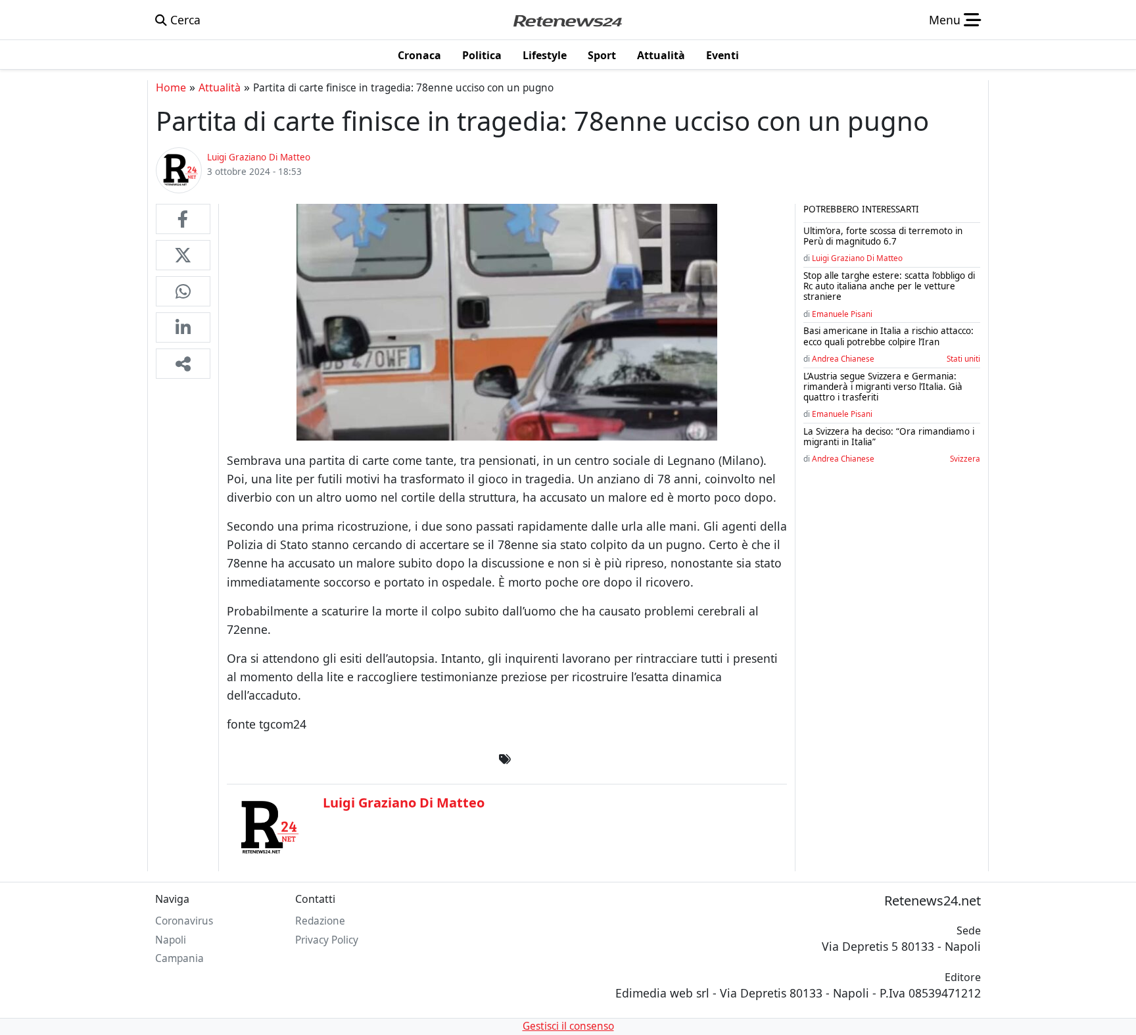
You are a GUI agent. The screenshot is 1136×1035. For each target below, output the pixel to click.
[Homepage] (567, 20)
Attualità (220, 87)
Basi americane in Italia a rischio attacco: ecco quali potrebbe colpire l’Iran (888, 336)
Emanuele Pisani (842, 313)
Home (171, 87)
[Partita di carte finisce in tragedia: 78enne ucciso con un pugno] (183, 219)
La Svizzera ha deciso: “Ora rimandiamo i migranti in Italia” (888, 436)
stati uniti (963, 358)
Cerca (184, 20)
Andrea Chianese (843, 358)
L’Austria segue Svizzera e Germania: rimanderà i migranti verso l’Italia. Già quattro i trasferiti (882, 386)
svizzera (965, 458)
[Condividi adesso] (183, 364)
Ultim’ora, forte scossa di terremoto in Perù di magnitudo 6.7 (882, 236)
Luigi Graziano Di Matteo (857, 258)
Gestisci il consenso (568, 1026)
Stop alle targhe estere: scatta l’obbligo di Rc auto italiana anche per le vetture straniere (889, 286)
